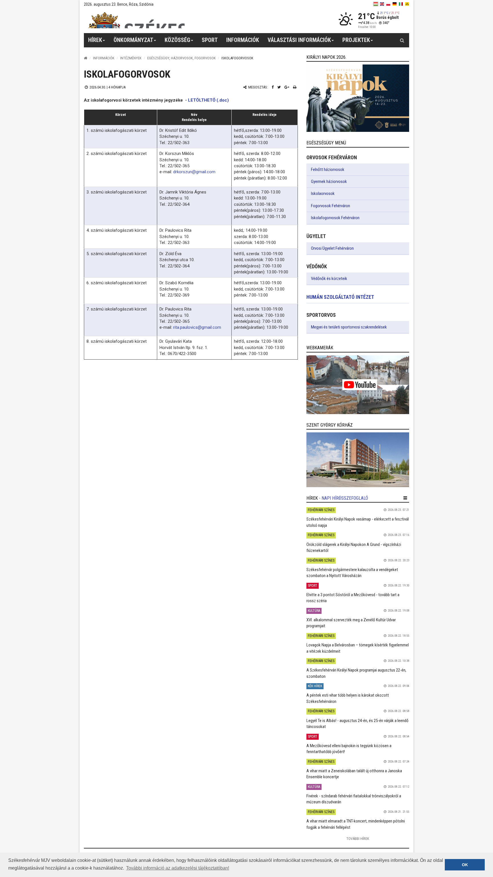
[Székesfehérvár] (136, 20)
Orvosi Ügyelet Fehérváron (332, 248)
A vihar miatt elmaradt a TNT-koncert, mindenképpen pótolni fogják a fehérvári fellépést (355, 824)
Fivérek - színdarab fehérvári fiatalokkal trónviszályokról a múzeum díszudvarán (353, 799)
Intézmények (131, 58)
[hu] (376, 4)
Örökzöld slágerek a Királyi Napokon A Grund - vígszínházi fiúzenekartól (353, 547)
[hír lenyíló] (405, 498)
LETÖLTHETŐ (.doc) (208, 100)
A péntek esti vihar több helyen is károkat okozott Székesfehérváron (347, 698)
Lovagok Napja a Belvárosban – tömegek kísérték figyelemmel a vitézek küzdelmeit (357, 648)
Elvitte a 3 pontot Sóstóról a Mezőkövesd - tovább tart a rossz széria (352, 597)
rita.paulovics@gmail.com (197, 327)
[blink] (407, 4)
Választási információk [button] (299, 40)
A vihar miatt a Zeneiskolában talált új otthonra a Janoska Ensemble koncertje (354, 773)
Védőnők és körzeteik (329, 278)
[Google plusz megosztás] (286, 87)
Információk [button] (242, 40)
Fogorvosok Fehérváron (330, 205)
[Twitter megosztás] (279, 87)
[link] (357, 98)
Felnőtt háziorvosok (327, 169)
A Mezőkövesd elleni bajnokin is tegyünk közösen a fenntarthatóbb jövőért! (348, 748)
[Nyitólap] (85, 58)
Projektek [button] (356, 40)
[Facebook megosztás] (273, 87)
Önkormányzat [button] (133, 40)
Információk (103, 58)
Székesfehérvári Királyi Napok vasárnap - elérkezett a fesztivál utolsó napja (357, 522)
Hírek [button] (95, 40)
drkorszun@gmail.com (194, 171)
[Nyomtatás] (294, 87)
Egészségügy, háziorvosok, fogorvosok (181, 58)
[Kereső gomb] (402, 40)
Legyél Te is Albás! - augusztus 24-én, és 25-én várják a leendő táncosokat (357, 723)
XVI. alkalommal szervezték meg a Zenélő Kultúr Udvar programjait (351, 622)
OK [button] (465, 864)
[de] (395, 4)
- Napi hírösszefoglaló (343, 498)
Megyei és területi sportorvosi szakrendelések (349, 327)
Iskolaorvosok (323, 193)
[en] (382, 4)
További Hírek (357, 838)
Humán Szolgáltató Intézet (340, 297)
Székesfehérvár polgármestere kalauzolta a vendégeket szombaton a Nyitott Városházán (352, 572)
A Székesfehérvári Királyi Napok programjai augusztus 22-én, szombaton (356, 673)
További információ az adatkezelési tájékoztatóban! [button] (177, 868)
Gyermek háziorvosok (329, 181)
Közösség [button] (177, 40)
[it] (401, 4)
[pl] (388, 4)
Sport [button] (210, 40)
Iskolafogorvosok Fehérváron (335, 217)
